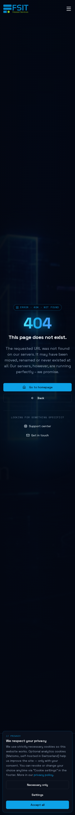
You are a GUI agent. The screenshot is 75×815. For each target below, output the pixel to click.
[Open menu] (68, 8)
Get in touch (40, 435)
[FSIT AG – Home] (15, 9)
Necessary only (37, 785)
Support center (40, 426)
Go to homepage (40, 387)
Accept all (38, 805)
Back (41, 398)
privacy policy (43, 775)
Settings (37, 795)
